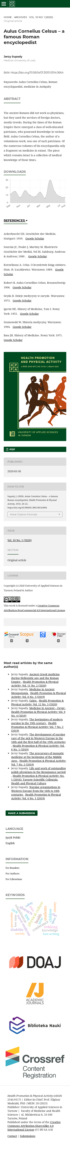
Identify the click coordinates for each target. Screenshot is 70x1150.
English (10, 843)
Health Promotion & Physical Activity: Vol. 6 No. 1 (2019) (36, 796)
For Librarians (14, 879)
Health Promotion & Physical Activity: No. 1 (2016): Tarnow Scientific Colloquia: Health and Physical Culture (37, 779)
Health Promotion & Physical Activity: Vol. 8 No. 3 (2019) (38, 695)
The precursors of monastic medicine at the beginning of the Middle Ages (37, 757)
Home (8, 17)
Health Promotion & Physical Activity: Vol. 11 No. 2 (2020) (34, 683)
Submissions (27, 1136)
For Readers (12, 868)
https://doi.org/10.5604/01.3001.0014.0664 (37, 72)
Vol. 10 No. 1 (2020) (41, 17)
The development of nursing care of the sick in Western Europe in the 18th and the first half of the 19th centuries (38, 738)
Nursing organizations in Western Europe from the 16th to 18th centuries (35, 790)
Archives (20, 17)
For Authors (12, 873)
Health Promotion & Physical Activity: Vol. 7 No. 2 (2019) (37, 726)
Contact (12, 1136)
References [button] (15, 220)
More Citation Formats (23, 514)
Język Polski (13, 837)
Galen (33, 700)
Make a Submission (21, 813)
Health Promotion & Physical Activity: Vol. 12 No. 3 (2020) (37, 702)
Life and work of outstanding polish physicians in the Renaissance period (38, 770)
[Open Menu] (3, 4)
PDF (12, 449)
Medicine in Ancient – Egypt (47, 708)
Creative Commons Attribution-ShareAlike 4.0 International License (34, 1125)
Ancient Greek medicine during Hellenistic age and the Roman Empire (35, 678)
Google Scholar (34, 238)
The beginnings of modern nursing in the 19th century (37, 721)
